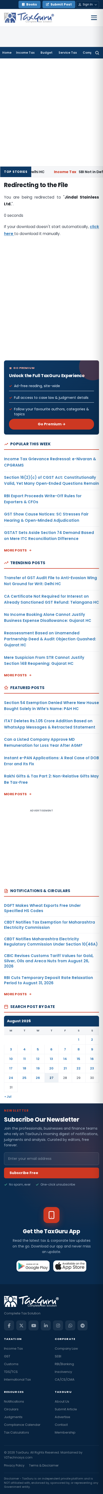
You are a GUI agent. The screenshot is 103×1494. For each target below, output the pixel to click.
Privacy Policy (14, 1465)
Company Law (66, 1348)
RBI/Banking (64, 1364)
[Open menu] (94, 17)
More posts (15, 550)
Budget (46, 52)
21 (65, 1068)
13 (51, 1058)
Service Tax (67, 52)
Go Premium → (52, 424)
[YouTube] (33, 1325)
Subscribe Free (24, 1172)
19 (38, 1068)
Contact (61, 1424)
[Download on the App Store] (70, 1266)
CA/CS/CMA (64, 1379)
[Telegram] (83, 1325)
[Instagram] (58, 1325)
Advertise (62, 1417)
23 (92, 1068)
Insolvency (63, 1371)
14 (65, 1058)
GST (7, 1356)
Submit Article (66, 1409)
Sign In (88, 4)
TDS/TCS (11, 1371)
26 (38, 1077)
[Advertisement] (51, 112)
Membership (65, 1432)
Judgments (13, 1417)
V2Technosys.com (18, 1457)
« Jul (8, 1096)
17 (10, 1068)
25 (24, 1077)
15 (78, 1058)
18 (24, 1068)
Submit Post (61, 4)
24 (11, 1077)
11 (24, 1058)
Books (31, 4)
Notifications (14, 1401)
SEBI (58, 1356)
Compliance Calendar (22, 1424)
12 (38, 1058)
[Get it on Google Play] (33, 1266)
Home (7, 52)
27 (52, 1077)
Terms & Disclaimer (43, 1465)
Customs (11, 1364)
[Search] (97, 52)
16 (92, 1058)
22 (78, 1068)
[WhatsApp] (70, 1325)
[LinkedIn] (46, 1325)
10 (11, 1058)
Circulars (11, 1409)
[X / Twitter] (21, 1325)
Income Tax (25, 52)
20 (51, 1068)
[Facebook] (9, 1325)
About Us (62, 1401)
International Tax (17, 1379)
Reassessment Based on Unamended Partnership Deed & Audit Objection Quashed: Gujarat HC (50, 639)
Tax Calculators (16, 1432)
